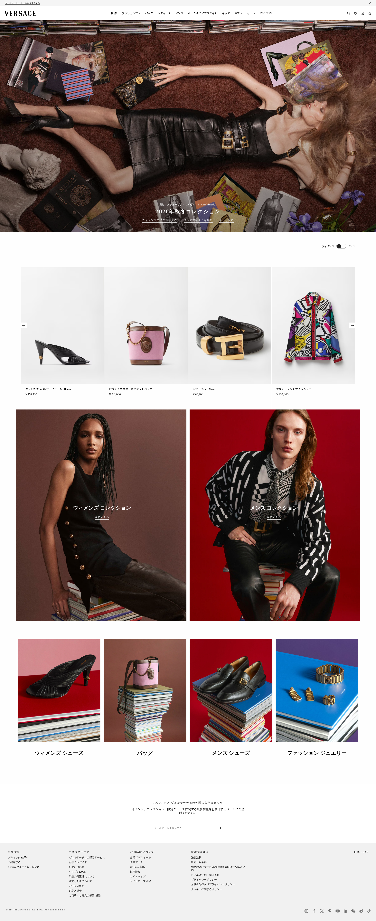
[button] (369, 13)
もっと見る (226, 220)
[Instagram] (306, 911)
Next (352, 325)
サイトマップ (138, 876)
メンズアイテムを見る (198, 220)
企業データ (136, 862)
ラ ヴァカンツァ (131, 13)
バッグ (149, 13)
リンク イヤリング (286, 389)
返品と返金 (75, 890)
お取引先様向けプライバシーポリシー (213, 884)
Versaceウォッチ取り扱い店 (24, 867)
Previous (24, 325)
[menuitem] (114, 13)
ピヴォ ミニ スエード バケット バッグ (47, 389)
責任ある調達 (138, 867)
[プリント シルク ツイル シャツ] (229, 325)
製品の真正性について (82, 876)
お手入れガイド (78, 862)
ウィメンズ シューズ (59, 753)
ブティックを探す (18, 857)
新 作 (114, 13)
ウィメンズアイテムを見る (159, 220)
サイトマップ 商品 (140, 881)
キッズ (226, 13)
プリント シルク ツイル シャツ (210, 389)
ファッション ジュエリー (317, 753)
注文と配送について (80, 881)
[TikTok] (369, 911)
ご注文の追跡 (76, 886)
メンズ (179, 13)
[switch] (338, 246)
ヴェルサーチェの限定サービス (87, 857)
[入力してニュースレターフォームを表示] (220, 828)
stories (266, 13)
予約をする (14, 862)
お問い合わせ (76, 867)
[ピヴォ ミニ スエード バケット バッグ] (62, 325)
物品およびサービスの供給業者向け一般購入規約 (218, 868)
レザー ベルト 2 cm (120, 389)
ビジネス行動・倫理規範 (205, 875)
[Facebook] (314, 911)
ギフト (238, 13)
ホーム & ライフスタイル (202, 13)
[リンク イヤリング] (313, 325)
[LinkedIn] (345, 911)
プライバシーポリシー (204, 879)
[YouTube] (337, 911)
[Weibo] (361, 911)
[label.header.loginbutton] (362, 13)
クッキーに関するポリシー (206, 889)
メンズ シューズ (231, 753)
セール (251, 13)
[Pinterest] (329, 911)
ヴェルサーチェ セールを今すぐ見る (22, 3)
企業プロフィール (140, 857)
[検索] (348, 13)
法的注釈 (196, 857)
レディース (164, 13)
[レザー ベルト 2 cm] (146, 325)
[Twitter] (322, 911)
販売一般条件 (199, 862)
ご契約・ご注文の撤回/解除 (85, 895)
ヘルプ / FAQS (77, 871)
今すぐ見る (102, 517)
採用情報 (135, 871)
